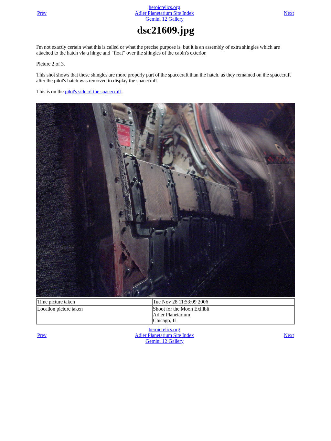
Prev (42, 13)
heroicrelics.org (164, 7)
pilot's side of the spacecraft (93, 91)
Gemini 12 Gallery (164, 19)
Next (289, 13)
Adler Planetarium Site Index (164, 13)
